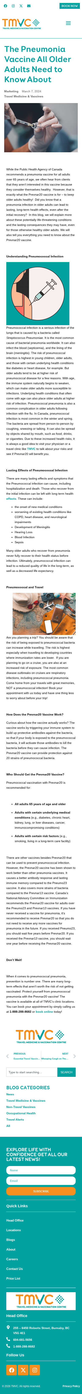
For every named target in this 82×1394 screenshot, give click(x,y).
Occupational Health (21, 1113)
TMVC (31, 449)
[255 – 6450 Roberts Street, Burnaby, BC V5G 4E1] (8, 1327)
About (10, 1249)
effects (11, 498)
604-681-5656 (22, 1339)
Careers (12, 1259)
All (8, 1126)
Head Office (15, 1220)
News (10, 1094)
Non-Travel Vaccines (21, 1107)
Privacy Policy (71, 1386)
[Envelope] (28, 6)
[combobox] (31, 1072)
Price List (13, 1278)
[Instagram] (13, 6)
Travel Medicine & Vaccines (23, 96)
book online (44, 1011)
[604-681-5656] (8, 1339)
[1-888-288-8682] (8, 1346)
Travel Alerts (15, 1119)
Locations (13, 1230)
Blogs (10, 1240)
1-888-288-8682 (24, 1346)
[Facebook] (5, 6)
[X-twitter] (21, 6)
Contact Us (14, 1269)
